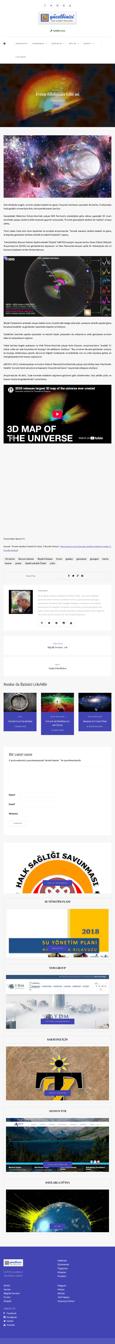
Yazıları (7, 1289)
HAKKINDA (38, 43)
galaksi (69, 559)
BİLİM (72, 43)
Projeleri (62, 1276)
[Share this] (69, 576)
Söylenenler (63, 1264)
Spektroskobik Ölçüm (35, 563)
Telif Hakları (64, 1297)
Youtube (11, 1324)
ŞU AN (57, 1226)
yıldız (52, 563)
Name (12, 794)
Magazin (62, 1285)
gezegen (94, 559)
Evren (59, 559)
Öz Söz (7, 1297)
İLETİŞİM (21, 57)
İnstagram (12, 1317)
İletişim (61, 1293)
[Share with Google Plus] (78, 576)
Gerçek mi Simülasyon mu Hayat (57, 723)
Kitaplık (7, 1301)
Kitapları (62, 1272)
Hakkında (62, 1260)
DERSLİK (57, 43)
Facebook (11, 1313)
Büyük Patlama (45, 559)
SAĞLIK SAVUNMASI (57, 883)
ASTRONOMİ (57, 90)
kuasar (8, 563)
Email (12, 804)
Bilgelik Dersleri (12, 1293)
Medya (61, 1289)
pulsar (18, 563)
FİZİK (20, 717)
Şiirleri (7, 1285)
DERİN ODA (59, 30)
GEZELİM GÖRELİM (57, 1164)
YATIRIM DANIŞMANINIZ (57, 1021)
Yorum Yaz (30, 576)
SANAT (87, 43)
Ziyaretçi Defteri (66, 1301)
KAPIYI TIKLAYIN (57, 1093)
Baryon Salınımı (26, 559)
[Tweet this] (73, 576)
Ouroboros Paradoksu (20, 721)
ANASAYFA (22, 43)
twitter (10, 1321)
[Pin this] (82, 576)
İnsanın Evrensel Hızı (95, 721)
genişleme (81, 559)
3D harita (10, 559)
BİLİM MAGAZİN (57, 717)
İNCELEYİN (57, 948)
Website (13, 813)
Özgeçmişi (63, 1268)
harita (105, 559)
